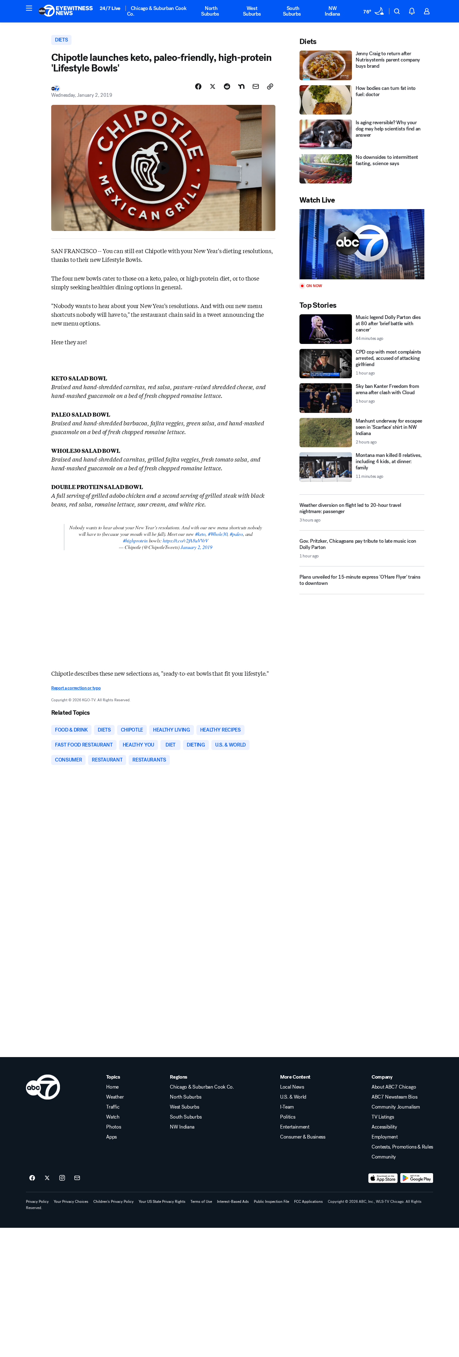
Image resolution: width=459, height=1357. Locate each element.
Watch (112, 1117)
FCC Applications (308, 1201)
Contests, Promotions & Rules (402, 1146)
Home (112, 1087)
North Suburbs (210, 11)
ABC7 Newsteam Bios (394, 1097)
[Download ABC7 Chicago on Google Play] (416, 1178)
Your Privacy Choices (71, 1201)
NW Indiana (332, 11)
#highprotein (135, 540)
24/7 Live (110, 8)
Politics (287, 1117)
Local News (292, 1087)
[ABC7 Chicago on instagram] (62, 1178)
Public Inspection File (271, 1201)
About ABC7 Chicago (394, 1087)
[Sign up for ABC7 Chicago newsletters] (77, 1178)
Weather (115, 1097)
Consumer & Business (302, 1136)
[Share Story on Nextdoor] (241, 86)
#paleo (236, 534)
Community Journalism (396, 1107)
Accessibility (384, 1126)
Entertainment (294, 1126)
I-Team (287, 1107)
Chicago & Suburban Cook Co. (157, 11)
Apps (111, 1136)
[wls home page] (43, 1087)
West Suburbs (252, 11)
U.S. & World (293, 1097)
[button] (29, 8)
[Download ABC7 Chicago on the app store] (383, 1178)
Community (384, 1156)
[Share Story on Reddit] (227, 86)
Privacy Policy (37, 1201)
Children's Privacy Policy (113, 1201)
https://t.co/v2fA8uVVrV (185, 540)
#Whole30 (218, 534)
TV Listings (383, 1117)
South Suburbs (292, 11)
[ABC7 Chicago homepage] (65, 11)
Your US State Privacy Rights (162, 1201)
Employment (385, 1136)
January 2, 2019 (196, 547)
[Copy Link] (270, 86)
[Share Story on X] (212, 86)
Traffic (112, 1107)
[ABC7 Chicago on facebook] (32, 1178)
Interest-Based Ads (233, 1201)
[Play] (361, 244)
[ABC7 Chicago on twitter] (47, 1178)
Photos (113, 1126)
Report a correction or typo (76, 688)
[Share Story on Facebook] (198, 86)
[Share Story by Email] (255, 86)
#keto (200, 534)
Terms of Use (201, 1201)
